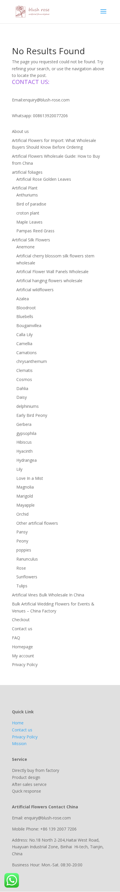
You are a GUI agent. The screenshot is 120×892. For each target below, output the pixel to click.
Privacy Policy (25, 664)
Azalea (22, 298)
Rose (21, 568)
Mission (19, 743)
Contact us (22, 628)
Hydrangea (26, 460)
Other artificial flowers (37, 523)
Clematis (24, 370)
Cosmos (24, 379)
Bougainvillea (28, 325)
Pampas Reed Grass (35, 230)
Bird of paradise (31, 204)
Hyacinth (24, 451)
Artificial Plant (25, 188)
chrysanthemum (31, 361)
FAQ (16, 637)
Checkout (21, 619)
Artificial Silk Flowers (31, 240)
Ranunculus (27, 559)
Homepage (22, 646)
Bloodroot (26, 307)
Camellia (24, 343)
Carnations (26, 352)
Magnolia (25, 487)
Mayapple (25, 505)
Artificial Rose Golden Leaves (43, 179)
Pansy (22, 532)
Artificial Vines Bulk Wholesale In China (48, 595)
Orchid (22, 514)
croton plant (27, 213)
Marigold (24, 496)
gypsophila (26, 433)
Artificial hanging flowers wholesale (49, 280)
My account (23, 656)
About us (20, 131)
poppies (23, 550)
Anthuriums (27, 195)
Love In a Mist (29, 478)
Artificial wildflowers (35, 289)
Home (18, 723)
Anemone (25, 247)
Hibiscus (24, 442)
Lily (19, 469)
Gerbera (23, 424)
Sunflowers (26, 577)
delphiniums (27, 406)
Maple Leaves (29, 222)
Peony (22, 541)
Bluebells (24, 316)
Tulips (21, 586)
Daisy (21, 397)
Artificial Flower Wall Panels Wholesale (52, 271)
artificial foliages (27, 172)
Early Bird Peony (31, 415)
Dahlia (22, 388)
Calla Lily (24, 334)
